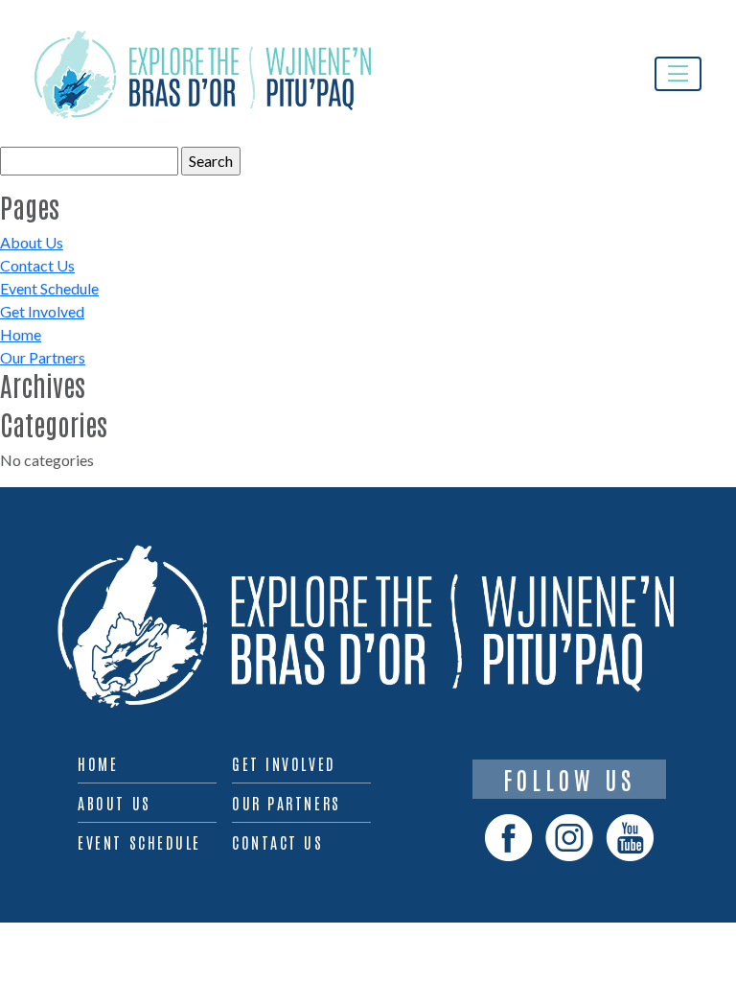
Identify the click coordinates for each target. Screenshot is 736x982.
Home (20, 334)
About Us (31, 242)
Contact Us (37, 265)
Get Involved (42, 311)
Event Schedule (49, 288)
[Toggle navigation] (678, 74)
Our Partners (42, 357)
